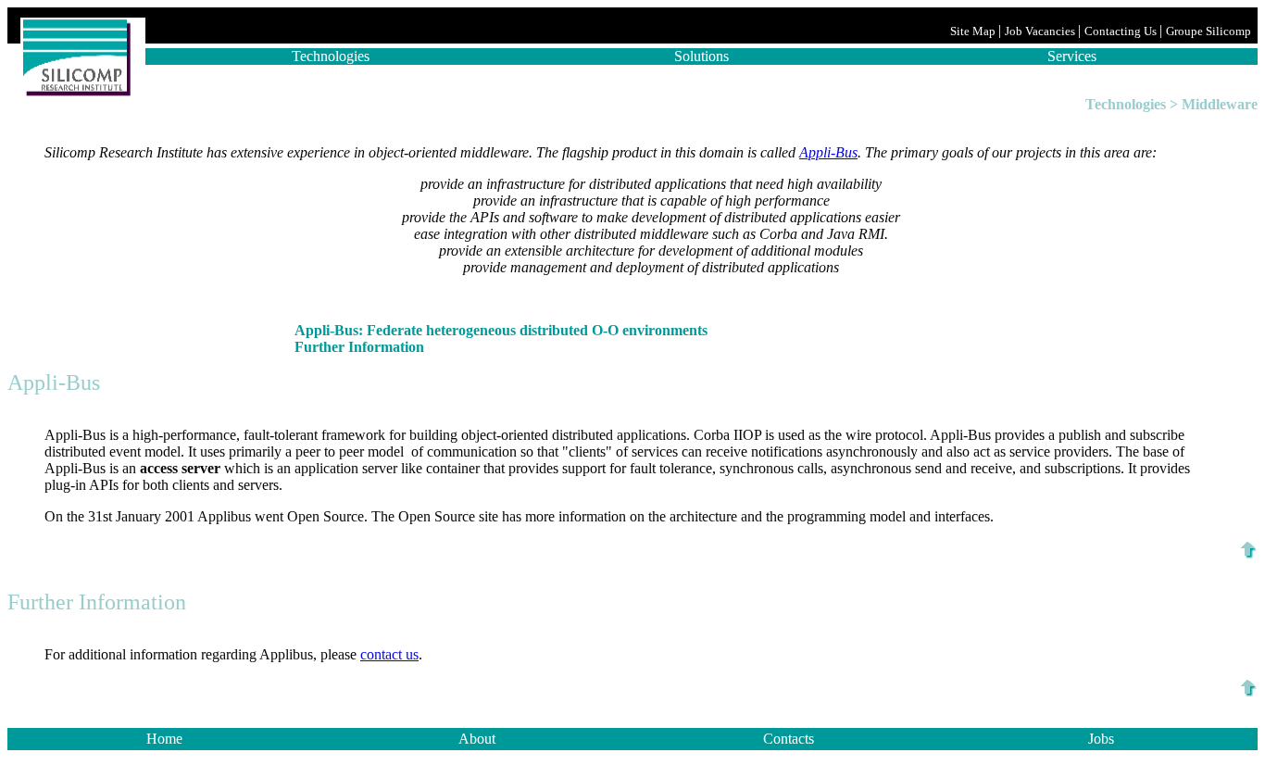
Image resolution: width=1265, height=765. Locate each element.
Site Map (974, 31)
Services (1071, 56)
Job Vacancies (1041, 31)
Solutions (701, 56)
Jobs (1101, 738)
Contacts (788, 738)
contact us (389, 654)
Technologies (330, 56)
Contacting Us (1121, 31)
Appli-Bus (828, 152)
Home (164, 738)
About (476, 738)
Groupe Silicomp (1210, 31)
